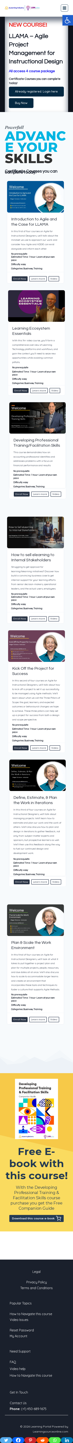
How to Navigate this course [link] (31, 1314)
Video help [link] (18, 1369)
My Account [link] (18, 1336)
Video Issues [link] (19, 1320)
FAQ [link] (13, 1362)
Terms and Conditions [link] (36, 1288)
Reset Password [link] (22, 1330)
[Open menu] (64, 8)
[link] (67, 20)
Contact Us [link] (18, 1403)
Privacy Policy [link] (36, 1282)
